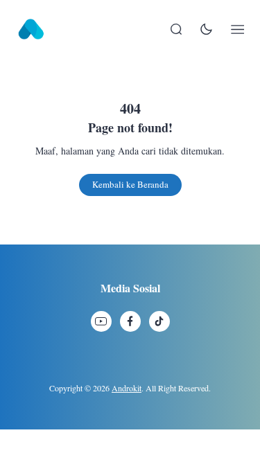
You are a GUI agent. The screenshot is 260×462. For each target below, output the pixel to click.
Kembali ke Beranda (130, 184)
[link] (101, 321)
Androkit (126, 387)
